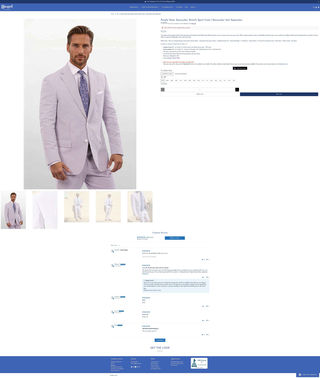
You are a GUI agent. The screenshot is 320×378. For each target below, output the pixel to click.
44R (176, 80)
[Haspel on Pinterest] (137, 367)
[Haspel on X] (139, 367)
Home (112, 14)
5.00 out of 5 (149, 237)
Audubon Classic (167, 73)
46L (225, 80)
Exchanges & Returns (116, 361)
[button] (202, 259)
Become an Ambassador (177, 363)
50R (190, 80)
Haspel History (155, 361)
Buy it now (279, 94)
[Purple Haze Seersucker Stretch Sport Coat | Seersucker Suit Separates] (80, 104)
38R (163, 80)
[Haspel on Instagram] (135, 367)
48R (185, 80)
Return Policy (176, 58)
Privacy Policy (154, 365)
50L (234, 80)
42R (172, 80)
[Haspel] (7, 7)
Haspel (115, 375)
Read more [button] (145, 273)
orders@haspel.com (282, 64)
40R (167, 80)
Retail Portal (174, 365)
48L (229, 80)
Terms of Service (155, 367)
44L (220, 80)
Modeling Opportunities (177, 361)
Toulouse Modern (180, 73)
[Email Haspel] (131, 367)
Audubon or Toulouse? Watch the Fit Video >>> (174, 44)
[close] (318, 2)
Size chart (163, 31)
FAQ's (112, 363)
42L (216, 80)
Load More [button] (160, 340)
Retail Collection (115, 370)
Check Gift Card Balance (117, 368)
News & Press (154, 363)
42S (203, 80)
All (117, 14)
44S (207, 80)
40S (199, 80)
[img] (146, 251)
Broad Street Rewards (116, 367)
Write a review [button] (175, 238)
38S (194, 80)
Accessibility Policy (156, 368)
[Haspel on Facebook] (133, 367)
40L (211, 80)
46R (181, 80)
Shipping (113, 365)
